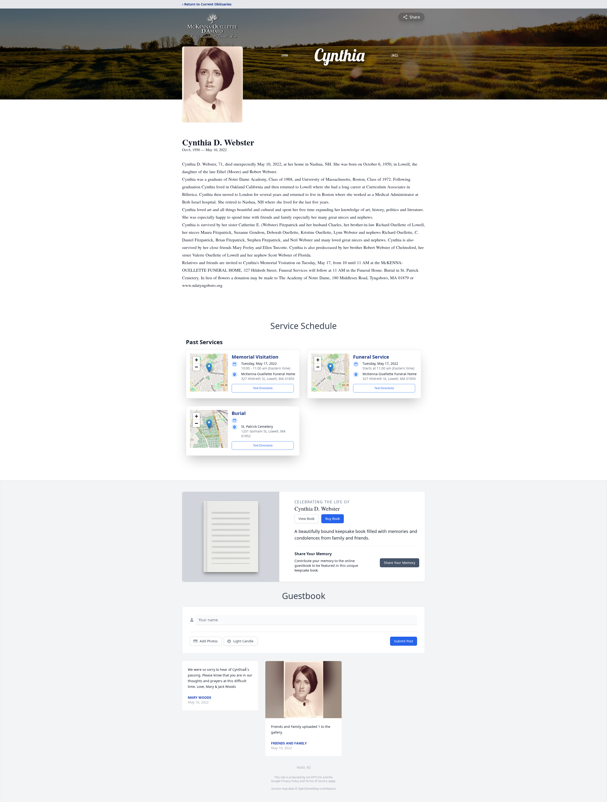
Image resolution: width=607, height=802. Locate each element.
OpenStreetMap (308, 789)
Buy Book (332, 518)
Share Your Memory (399, 562)
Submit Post (403, 641)
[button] (209, 368)
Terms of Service (316, 781)
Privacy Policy (290, 781)
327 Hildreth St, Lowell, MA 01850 (267, 378)
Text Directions (263, 388)
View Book (306, 518)
